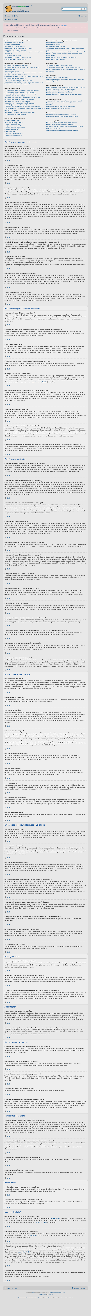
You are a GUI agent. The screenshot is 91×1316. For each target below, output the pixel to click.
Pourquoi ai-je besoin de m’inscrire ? (15, 42)
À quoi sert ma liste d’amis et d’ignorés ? (57, 77)
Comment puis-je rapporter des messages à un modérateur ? (22, 106)
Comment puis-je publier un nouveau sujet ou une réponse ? (22, 90)
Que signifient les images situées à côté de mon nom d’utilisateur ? (24, 76)
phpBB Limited (55, 1218)
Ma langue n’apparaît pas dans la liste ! (16, 74)
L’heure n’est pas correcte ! (12, 71)
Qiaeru (64, 1292)
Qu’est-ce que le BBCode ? (12, 120)
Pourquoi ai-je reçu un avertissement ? (16, 105)
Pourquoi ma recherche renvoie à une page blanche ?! (61, 91)
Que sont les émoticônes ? (12, 124)
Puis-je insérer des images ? (13, 126)
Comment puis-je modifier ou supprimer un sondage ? (20, 99)
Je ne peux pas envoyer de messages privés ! (59, 65)
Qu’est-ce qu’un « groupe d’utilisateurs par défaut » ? (61, 57)
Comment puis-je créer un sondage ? (15, 95)
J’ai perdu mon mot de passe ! (13, 55)
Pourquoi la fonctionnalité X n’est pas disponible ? (60, 124)
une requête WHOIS (24, 1252)
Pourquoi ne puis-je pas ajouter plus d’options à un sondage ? (22, 97)
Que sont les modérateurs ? (54, 44)
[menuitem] (16, 16)
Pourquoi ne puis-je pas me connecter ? (16, 50)
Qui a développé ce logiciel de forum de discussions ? (61, 122)
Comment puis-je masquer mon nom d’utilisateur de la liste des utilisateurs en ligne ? (22, 68)
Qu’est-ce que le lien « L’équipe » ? (56, 59)
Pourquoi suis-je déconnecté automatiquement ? (18, 57)
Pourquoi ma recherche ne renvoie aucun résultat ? (61, 89)
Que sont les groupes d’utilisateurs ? (56, 46)
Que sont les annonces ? (12, 129)
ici (19, 30)
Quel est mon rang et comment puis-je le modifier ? (19, 80)
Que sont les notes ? (10, 131)
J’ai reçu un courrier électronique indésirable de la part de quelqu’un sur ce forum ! (65, 70)
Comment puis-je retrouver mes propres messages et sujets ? (64, 94)
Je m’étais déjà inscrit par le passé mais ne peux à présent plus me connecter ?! (24, 52)
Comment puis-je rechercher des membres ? (59, 92)
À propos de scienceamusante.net (27, 1297)
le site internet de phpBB (38, 382)
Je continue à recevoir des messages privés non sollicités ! (63, 67)
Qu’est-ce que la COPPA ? (12, 44)
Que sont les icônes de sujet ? (13, 135)
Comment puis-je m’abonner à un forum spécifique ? (61, 106)
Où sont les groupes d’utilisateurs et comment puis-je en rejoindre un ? (65, 49)
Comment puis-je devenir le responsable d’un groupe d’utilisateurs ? (65, 52)
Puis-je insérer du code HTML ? (14, 122)
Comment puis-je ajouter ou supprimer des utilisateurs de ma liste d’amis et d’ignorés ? (65, 80)
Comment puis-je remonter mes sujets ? (16, 114)
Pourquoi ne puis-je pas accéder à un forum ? (18, 101)
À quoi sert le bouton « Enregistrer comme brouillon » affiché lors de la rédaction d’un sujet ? (25, 109)
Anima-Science (48, 1297)
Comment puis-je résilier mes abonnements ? (59, 108)
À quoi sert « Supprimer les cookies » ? (16, 59)
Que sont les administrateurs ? (55, 42)
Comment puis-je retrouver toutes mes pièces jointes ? (62, 116)
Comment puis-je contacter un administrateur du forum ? (62, 130)
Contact (40, 1297)
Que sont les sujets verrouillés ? (14, 133)
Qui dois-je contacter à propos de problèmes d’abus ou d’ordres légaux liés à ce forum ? (64, 127)
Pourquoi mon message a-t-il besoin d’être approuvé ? (20, 112)
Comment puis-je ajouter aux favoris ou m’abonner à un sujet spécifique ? (63, 103)
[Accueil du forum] (17, 8)
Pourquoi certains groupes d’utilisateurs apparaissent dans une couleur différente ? (64, 54)
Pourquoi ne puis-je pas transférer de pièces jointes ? (20, 103)
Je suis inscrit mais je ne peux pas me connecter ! (19, 48)
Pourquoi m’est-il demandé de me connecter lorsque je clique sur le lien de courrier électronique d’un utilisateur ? (24, 83)
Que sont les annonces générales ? (15, 127)
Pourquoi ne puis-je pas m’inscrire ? (15, 46)
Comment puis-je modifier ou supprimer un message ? (20, 92)
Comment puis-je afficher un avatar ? (15, 78)
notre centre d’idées (36, 1235)
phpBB (33, 1292)
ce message (63, 25)
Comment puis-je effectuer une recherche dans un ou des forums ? (65, 87)
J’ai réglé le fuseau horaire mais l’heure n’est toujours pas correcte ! (24, 73)
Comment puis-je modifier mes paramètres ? (17, 65)
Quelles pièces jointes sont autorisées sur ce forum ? (61, 114)
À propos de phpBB (40, 1222)
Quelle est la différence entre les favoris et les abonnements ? (64, 101)
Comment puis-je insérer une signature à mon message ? (21, 94)
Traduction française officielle (55, 1292)
